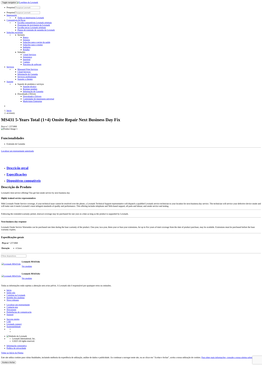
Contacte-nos (12, 307)
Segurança (27, 57)
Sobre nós (11, 293)
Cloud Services (29, 54)
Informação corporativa (17, 346)
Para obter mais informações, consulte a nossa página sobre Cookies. (230, 357)
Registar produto (30, 89)
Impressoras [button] (12, 15)
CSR (9, 322)
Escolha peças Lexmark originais (31, 27)
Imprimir (26, 59)
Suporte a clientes (25, 79)
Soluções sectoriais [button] (15, 32)
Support (10, 314)
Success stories (13, 319)
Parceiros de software (32, 64)
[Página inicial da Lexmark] (27, 2)
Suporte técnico (29, 86)
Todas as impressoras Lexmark (30, 18)
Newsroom (11, 309)
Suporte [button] (10, 81)
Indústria (26, 47)
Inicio (9, 110)
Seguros (26, 40)
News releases (13, 300)
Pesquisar (11, 7)
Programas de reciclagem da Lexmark (33, 25)
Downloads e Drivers (32, 96)
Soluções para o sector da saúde (36, 42)
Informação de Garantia (27, 74)
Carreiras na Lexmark (16, 295)
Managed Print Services (27, 69)
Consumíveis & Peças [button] (16, 20)
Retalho (26, 49)
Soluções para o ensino (33, 45)
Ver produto (27, 266)
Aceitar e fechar (8, 362)
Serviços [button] (10, 67)
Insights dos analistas (16, 297)
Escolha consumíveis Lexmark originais (34, 22)
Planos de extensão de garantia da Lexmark (36, 30)
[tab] (134, 168)
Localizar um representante (18, 305)
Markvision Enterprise (32, 101)
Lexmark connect (14, 324)
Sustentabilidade (14, 326)
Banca (25, 37)
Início (9, 290)
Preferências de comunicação (19, 312)
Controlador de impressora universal (38, 99)
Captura (26, 62)
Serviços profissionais (26, 77)
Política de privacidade (16, 348)
